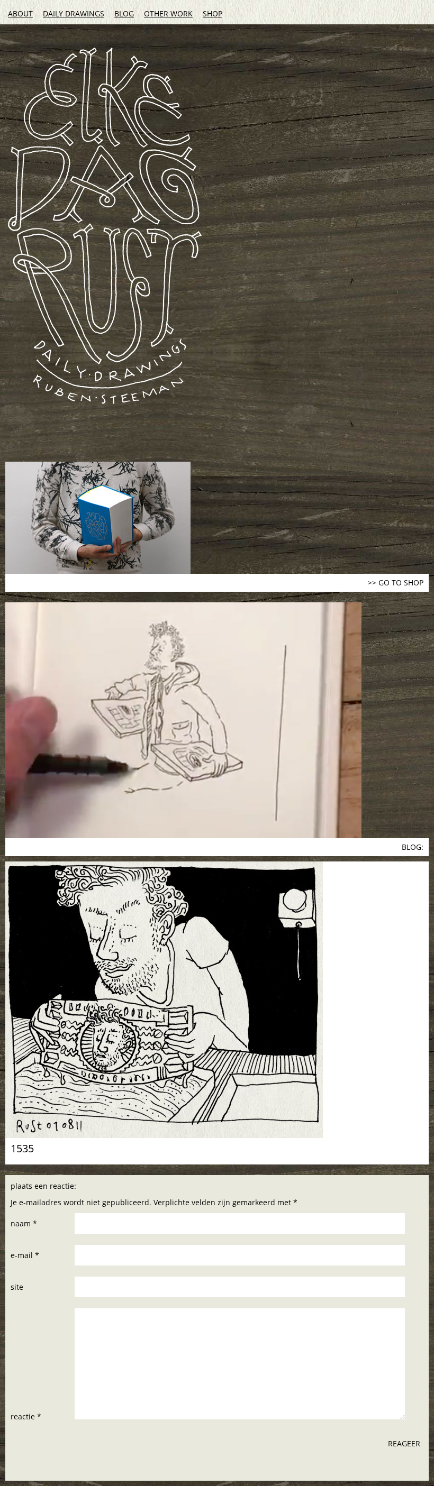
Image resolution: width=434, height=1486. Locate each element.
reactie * (26, 1416)
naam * (24, 1223)
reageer (404, 1443)
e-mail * (25, 1255)
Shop (212, 13)
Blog (124, 13)
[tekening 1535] (217, 999)
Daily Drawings (73, 13)
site (17, 1287)
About (20, 13)
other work (168, 13)
